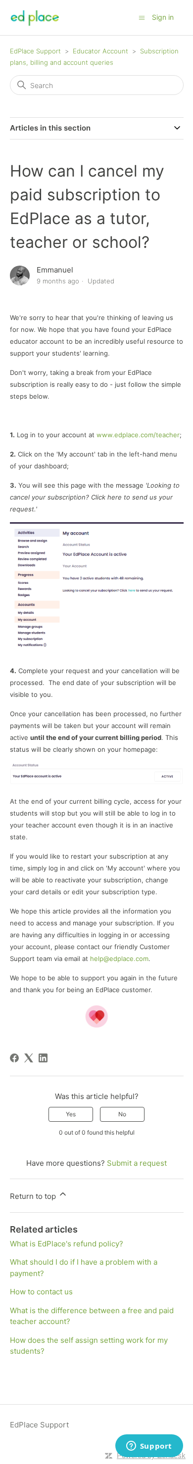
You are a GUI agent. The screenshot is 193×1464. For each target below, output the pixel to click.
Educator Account (100, 51)
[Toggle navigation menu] (142, 17)
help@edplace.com (119, 958)
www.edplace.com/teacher (138, 435)
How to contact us (41, 1291)
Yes (71, 1114)
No (122, 1114)
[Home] (35, 17)
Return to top (34, 1196)
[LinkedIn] (43, 1057)
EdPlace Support (35, 51)
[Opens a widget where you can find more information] (149, 1446)
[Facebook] (14, 1057)
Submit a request (137, 1163)
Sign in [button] (163, 17)
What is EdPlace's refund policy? (66, 1243)
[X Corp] (28, 1057)
